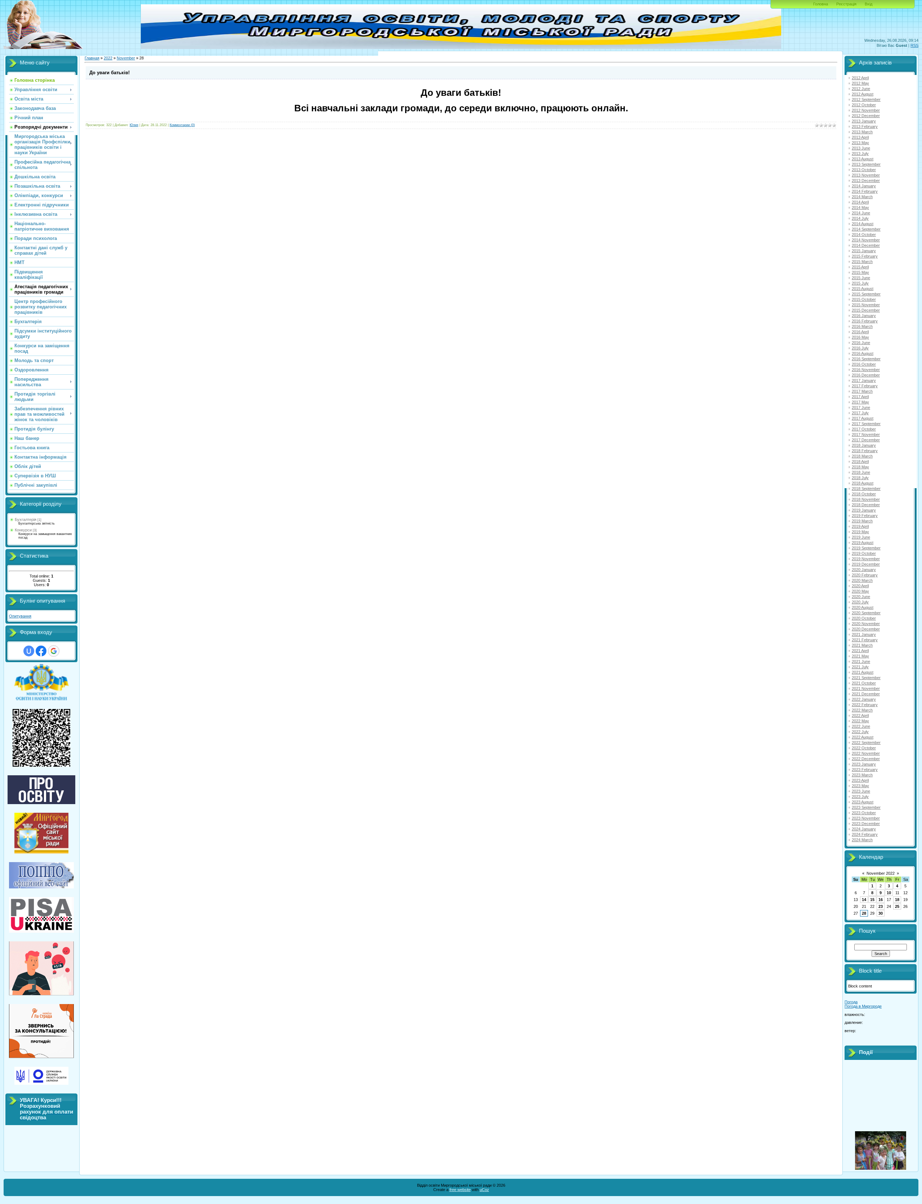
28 (864, 913)
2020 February (865, 575)
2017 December (866, 440)
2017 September (866, 424)
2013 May (860, 143)
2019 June (861, 537)
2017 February (865, 386)
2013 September (866, 164)
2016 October (864, 364)
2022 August (862, 737)
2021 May (860, 656)
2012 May (860, 83)
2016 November (866, 369)
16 (880, 899)
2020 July (860, 602)
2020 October (864, 618)
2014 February (865, 191)
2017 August (862, 418)
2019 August (862, 542)
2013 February (865, 126)
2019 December (866, 564)
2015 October (864, 299)
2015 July (860, 283)
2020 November (866, 623)
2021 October (864, 683)
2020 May (860, 591)
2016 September (866, 359)
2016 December (866, 375)
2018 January (864, 445)
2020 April (860, 586)
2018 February (865, 451)
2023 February (865, 769)
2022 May (860, 721)
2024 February (865, 834)
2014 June (861, 213)
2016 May (860, 337)
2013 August (862, 159)
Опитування (20, 616)
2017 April (860, 396)
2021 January (864, 634)
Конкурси (23, 530)
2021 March (862, 645)
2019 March (862, 521)
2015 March (862, 261)
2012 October (864, 105)
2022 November (866, 753)
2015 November (866, 305)
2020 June (861, 596)
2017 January (864, 380)
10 (889, 893)
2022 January (864, 699)
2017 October (864, 429)
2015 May (860, 272)
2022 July (860, 732)
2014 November (866, 240)
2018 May (860, 467)
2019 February (865, 515)
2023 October (864, 813)
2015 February (865, 256)
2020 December (866, 629)
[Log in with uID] (28, 651)
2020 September (866, 613)
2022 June (861, 726)
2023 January (864, 764)
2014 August (862, 224)
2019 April (860, 526)
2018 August (862, 483)
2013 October (864, 170)
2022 (108, 58)
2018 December (866, 505)
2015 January (864, 251)
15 (872, 899)
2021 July (860, 667)
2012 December (866, 115)
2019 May (860, 532)
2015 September (866, 294)
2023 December (866, 823)
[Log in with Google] (53, 651)
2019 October (864, 553)
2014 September (866, 229)
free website (460, 1189)
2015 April (860, 267)
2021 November (866, 688)
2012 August (862, 94)
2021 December (866, 694)
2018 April (860, 461)
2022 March (862, 710)
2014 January (864, 186)
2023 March (862, 775)
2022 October (864, 748)
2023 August (862, 802)
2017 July (860, 413)
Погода (851, 1002)
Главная (92, 58)
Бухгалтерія (25, 519)
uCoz (484, 1189)
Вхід (868, 4)
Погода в (863, 1006)
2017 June (861, 407)
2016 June (861, 342)
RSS (914, 45)
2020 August (862, 607)
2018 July (860, 478)
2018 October (864, 494)
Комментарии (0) (182, 125)
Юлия (134, 125)
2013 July (860, 153)
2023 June (861, 791)
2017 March (862, 391)
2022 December (866, 759)
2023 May (860, 786)
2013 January (864, 121)
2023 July (860, 796)
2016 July (860, 348)
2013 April (860, 137)
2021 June (861, 661)
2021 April (860, 650)
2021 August (862, 672)
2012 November (866, 110)
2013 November (866, 175)
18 (897, 899)
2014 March (862, 197)
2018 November (866, 499)
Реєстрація (846, 4)
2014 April (860, 202)
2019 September (866, 548)
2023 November (866, 818)
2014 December (866, 245)
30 (880, 913)
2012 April (860, 78)
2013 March (862, 132)
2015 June (861, 278)
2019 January (864, 510)
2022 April (860, 715)
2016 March (862, 326)
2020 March (862, 580)
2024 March (862, 840)
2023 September (866, 807)
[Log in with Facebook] (41, 651)
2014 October (864, 234)
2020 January (864, 569)
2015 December (866, 310)
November (126, 58)
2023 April (860, 780)
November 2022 (881, 873)
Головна (820, 4)
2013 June (861, 148)
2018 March (862, 456)
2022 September (866, 742)
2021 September (866, 677)
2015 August (862, 288)
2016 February (865, 321)
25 (897, 906)
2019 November (866, 559)
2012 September (866, 99)
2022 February (865, 705)
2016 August (862, 353)
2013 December (866, 180)
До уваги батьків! (109, 72)
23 (880, 906)
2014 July (860, 218)
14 (864, 899)
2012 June (861, 88)
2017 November (866, 434)
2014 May (860, 207)
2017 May (860, 402)
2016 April (860, 332)
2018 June (861, 472)
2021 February (865, 640)
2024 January (864, 829)
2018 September (866, 488)
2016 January (864, 315)
